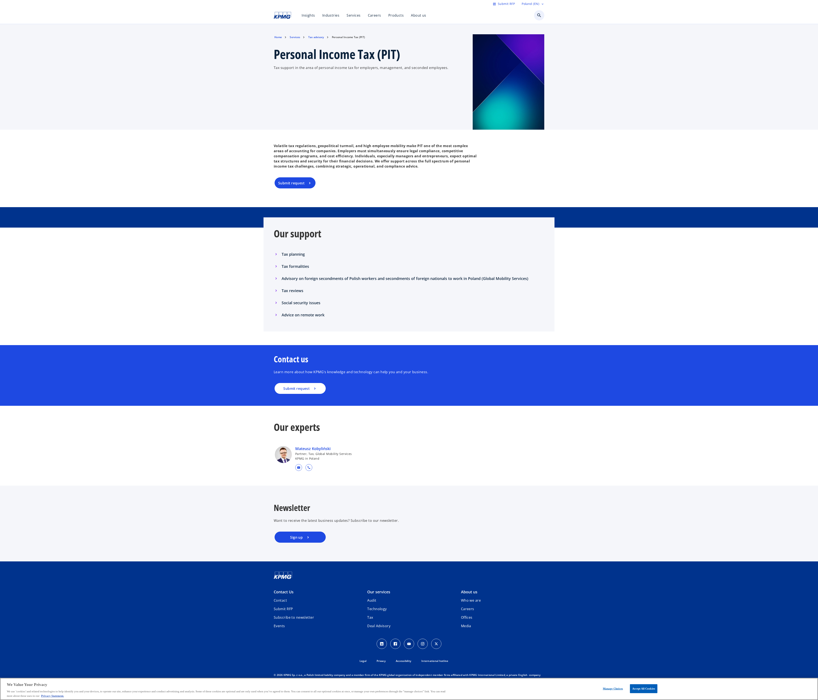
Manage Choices (613, 688)
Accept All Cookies (643, 688)
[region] (409, 689)
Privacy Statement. (52, 695)
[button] (298, 467)
